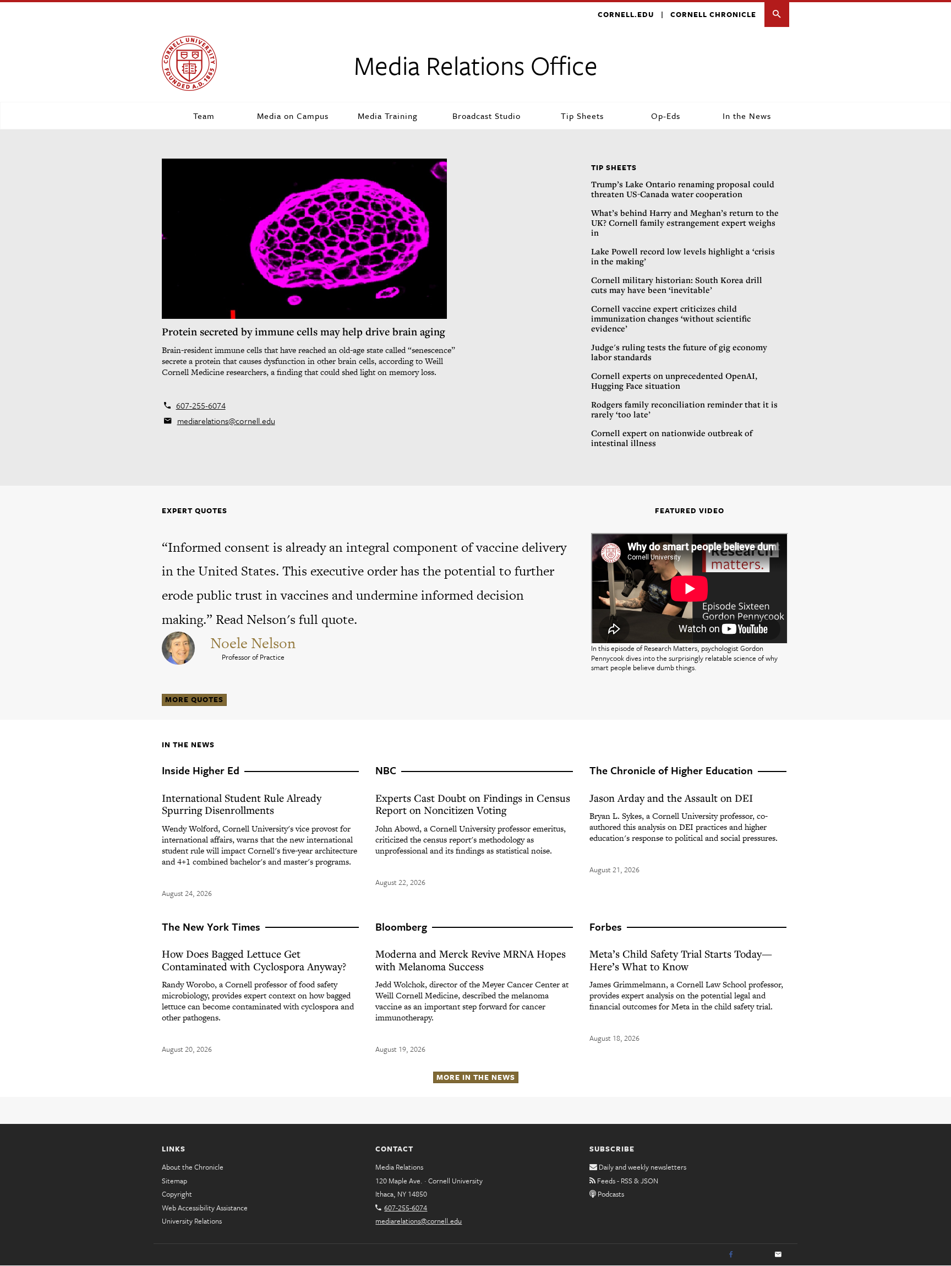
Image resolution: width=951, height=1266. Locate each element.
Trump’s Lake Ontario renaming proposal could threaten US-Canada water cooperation (682, 188)
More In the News (475, 1077)
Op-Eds (665, 116)
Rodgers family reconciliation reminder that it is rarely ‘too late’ (684, 409)
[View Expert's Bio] (179, 646)
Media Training (388, 116)
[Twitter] (755, 1255)
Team (204, 116)
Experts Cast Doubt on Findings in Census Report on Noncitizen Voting (472, 804)
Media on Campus (293, 116)
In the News (747, 116)
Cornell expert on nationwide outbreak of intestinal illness (671, 437)
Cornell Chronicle (713, 14)
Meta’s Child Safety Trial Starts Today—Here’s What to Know (680, 960)
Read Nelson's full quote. (286, 619)
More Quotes (194, 699)
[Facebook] (731, 1255)
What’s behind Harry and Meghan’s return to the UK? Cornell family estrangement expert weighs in (685, 222)
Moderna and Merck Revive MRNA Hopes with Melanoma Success (470, 960)
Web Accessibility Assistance (205, 1207)
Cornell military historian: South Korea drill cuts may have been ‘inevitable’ (676, 284)
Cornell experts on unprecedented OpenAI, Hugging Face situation (674, 380)
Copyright (177, 1193)
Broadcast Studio (486, 116)
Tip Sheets (582, 116)
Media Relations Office (476, 64)
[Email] (778, 1255)
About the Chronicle (192, 1166)
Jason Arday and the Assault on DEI (671, 798)
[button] (776, 14)
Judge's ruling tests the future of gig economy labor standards (679, 351)
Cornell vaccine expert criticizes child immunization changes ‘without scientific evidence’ (671, 318)
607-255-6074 (201, 405)
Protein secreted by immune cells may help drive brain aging (303, 331)
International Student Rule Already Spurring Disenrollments (241, 804)
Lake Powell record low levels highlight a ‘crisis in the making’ (683, 256)
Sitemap (174, 1180)
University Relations (192, 1220)
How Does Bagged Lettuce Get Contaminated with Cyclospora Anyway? (254, 960)
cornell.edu (626, 14)
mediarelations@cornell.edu (226, 421)
